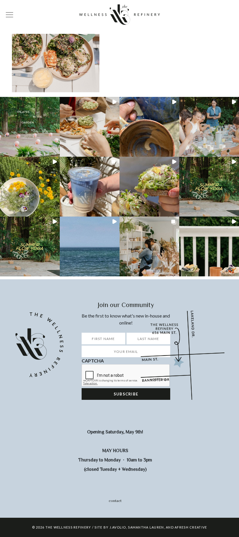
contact (115, 501)
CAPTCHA (93, 360)
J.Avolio (118, 527)
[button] (30, 127)
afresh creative (191, 527)
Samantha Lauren (146, 527)
